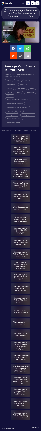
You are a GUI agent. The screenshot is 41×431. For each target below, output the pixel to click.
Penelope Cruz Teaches (13, 122)
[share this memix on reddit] (13, 55)
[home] (7, 3)
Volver (8, 80)
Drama (22, 84)
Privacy (37, 427)
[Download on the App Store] (33, 3)
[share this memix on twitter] (20, 48)
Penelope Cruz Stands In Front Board (17, 107)
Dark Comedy (21, 88)
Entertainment (11, 84)
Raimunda (9, 96)
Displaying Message (28, 115)
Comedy (9, 88)
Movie (17, 80)
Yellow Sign (10, 111)
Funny (32, 88)
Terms (33, 427)
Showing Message (12, 115)
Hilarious (9, 92)
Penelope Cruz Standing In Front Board (18, 99)
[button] (20, 55)
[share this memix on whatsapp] (27, 48)
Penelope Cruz (30, 92)
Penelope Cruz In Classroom (15, 103)
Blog (22, 3)
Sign (20, 111)
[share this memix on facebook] (13, 48)
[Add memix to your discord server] (28, 3)
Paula (18, 92)
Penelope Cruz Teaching (13, 118)
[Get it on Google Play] (37, 3)
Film (26, 80)
